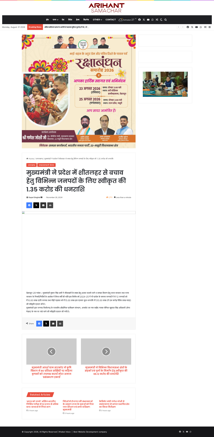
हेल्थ (77, 19)
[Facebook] (29, 205)
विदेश (70, 19)
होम (47, 19)
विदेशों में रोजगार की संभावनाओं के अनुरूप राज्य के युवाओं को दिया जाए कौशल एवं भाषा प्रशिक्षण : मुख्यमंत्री (78, 405)
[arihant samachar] (107, 8)
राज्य (54, 19)
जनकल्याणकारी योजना (46, 165)
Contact (111, 19)
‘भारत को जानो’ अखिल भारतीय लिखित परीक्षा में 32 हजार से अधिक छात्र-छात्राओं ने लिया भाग (42, 404)
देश (63, 19)
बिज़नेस (86, 19)
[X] (36, 205)
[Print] (50, 205)
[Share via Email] (43, 205)
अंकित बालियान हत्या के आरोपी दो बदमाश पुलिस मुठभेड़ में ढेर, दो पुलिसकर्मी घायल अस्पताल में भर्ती (76, 27)
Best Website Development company (90, 432)
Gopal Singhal (34, 197)
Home (31, 158)
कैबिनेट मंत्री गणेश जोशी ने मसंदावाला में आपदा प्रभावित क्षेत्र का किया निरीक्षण (114, 404)
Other (96, 19)
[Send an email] (41, 197)
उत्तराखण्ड (39, 158)
